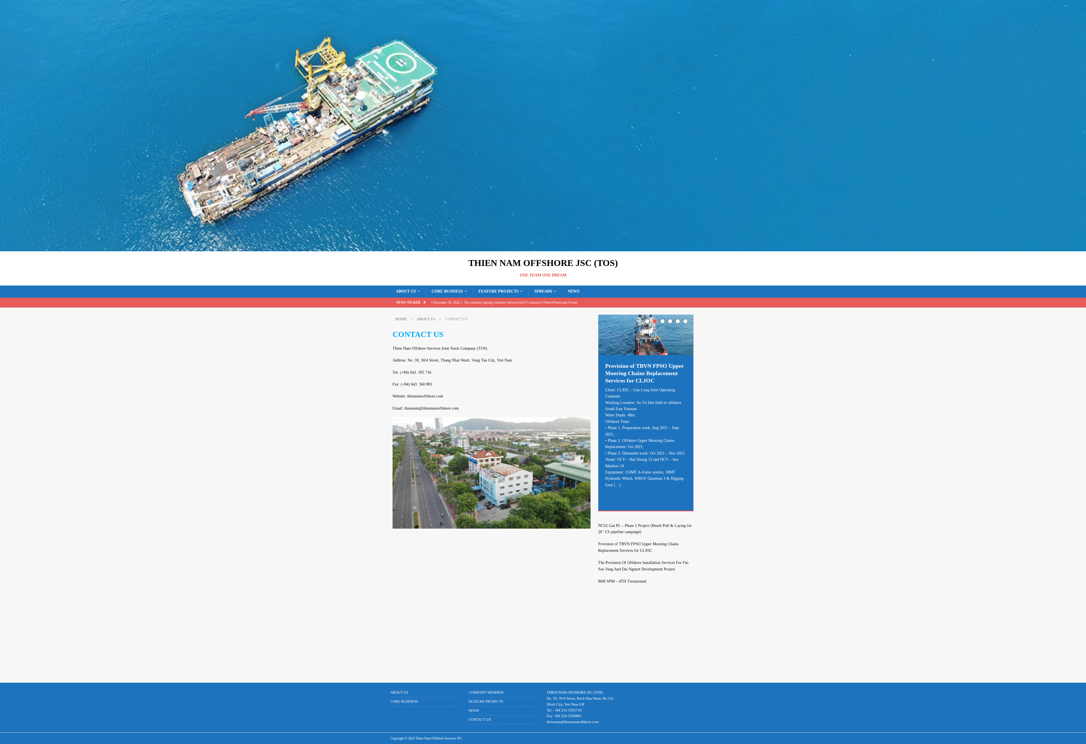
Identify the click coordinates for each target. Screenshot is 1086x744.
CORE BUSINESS (447, 291)
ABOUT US (406, 291)
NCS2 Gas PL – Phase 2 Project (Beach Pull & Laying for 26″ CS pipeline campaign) (645, 529)
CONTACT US (480, 719)
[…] (617, 485)
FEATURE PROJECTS (499, 291)
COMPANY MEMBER (486, 692)
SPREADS (543, 291)
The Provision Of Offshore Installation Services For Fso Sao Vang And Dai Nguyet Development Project (643, 566)
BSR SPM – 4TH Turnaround (622, 581)
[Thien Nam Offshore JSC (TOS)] (543, 248)
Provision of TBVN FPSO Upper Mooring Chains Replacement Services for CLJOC (644, 373)
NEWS (573, 291)
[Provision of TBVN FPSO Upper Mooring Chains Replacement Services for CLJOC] (645, 335)
